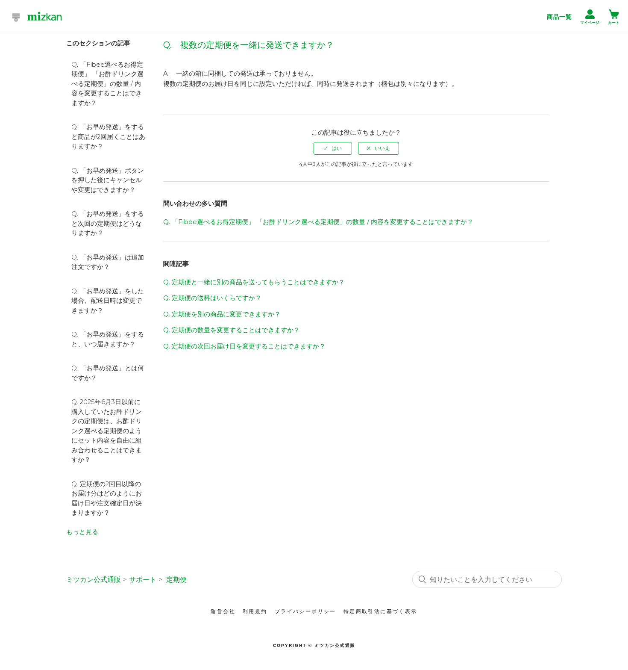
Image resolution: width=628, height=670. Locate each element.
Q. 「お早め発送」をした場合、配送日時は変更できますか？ (107, 300)
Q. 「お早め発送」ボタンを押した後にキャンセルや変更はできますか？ (107, 180)
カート (613, 23)
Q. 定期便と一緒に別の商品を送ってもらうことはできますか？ (254, 282)
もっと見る (82, 532)
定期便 (176, 580)
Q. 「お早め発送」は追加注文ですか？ (107, 262)
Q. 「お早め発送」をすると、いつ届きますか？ (107, 339)
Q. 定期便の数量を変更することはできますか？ (231, 330)
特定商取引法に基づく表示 (380, 611)
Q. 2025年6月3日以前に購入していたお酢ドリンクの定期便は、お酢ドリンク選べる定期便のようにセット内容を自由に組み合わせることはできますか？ (106, 430)
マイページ (589, 23)
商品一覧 (559, 16)
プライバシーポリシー (305, 611)
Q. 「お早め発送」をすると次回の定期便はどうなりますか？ (107, 223)
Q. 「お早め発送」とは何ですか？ (107, 373)
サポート (142, 580)
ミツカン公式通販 (93, 580)
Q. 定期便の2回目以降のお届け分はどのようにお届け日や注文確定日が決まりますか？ (106, 498)
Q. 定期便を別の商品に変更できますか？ (222, 314)
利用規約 (255, 611)
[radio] (333, 148)
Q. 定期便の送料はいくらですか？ (212, 298)
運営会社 (223, 611)
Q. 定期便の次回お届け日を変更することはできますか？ (244, 346)
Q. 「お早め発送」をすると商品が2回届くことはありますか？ (108, 136)
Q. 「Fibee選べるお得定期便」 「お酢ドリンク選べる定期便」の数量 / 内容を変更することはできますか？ (107, 83)
